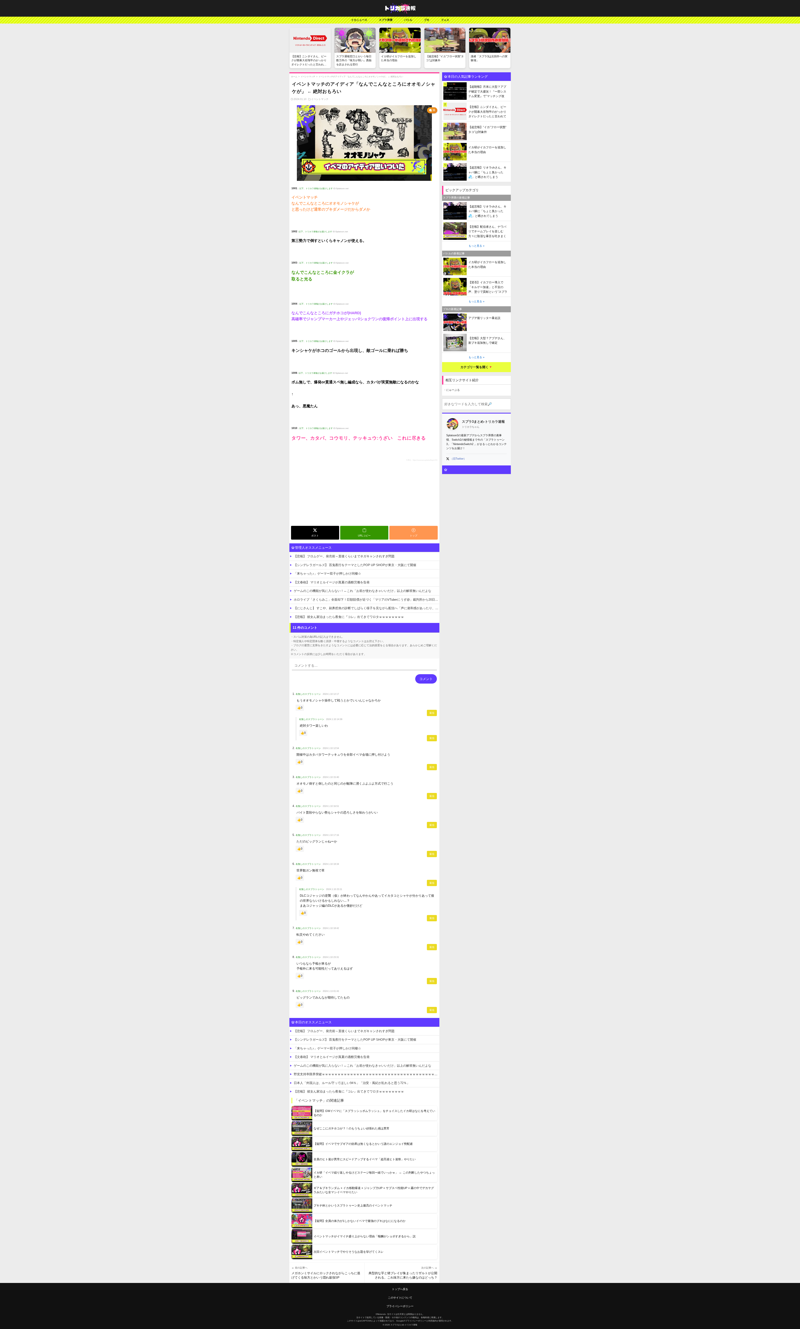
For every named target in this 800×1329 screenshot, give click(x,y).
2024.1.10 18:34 (331, 864)
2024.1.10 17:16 (331, 835)
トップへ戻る (400, 1289)
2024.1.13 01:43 (331, 991)
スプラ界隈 (385, 19)
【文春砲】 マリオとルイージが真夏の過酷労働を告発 (332, 582)
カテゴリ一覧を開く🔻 (476, 367)
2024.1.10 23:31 (331, 957)
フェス (445, 19)
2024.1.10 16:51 (331, 806)
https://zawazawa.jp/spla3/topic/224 (425, 460)
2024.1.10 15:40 (331, 777)
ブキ (426, 19)
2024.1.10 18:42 (331, 928)
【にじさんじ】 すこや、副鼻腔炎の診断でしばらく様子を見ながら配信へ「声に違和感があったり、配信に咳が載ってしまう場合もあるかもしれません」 (366, 608)
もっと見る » (476, 245)
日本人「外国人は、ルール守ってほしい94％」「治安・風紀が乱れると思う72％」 (352, 1083)
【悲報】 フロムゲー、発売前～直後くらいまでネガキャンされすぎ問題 (344, 556)
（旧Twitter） (458, 458)
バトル (408, 19)
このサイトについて (400, 1297)
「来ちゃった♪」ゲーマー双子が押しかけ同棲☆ (327, 573)
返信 (431, 712)
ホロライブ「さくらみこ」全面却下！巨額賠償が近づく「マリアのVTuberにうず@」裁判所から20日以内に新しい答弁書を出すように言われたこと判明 (366, 599)
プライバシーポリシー (400, 1306)
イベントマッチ (308, 76)
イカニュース (359, 19)
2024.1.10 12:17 (331, 694)
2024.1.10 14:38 (334, 719)
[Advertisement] (364, 493)
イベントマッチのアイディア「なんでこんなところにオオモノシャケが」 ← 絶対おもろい (361, 76)
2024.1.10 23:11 (334, 889)
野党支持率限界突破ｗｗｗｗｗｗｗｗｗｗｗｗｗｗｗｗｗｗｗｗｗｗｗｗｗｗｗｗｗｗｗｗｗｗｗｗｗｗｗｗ (366, 1074)
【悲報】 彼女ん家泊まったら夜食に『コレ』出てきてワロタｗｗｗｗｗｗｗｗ (349, 617)
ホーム (294, 76)
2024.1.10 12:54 (331, 748)
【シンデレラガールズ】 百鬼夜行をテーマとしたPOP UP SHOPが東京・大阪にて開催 (355, 565)
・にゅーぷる (452, 389)
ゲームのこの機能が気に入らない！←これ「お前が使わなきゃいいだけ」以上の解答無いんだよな (362, 591)
